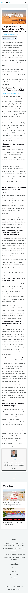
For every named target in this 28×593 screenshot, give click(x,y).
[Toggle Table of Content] (14, 38)
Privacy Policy (14, 574)
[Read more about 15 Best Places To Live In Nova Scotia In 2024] (14, 514)
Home (14, 568)
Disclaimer (14, 577)
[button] (22, 2)
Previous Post (14, 475)
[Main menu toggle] (25, 2)
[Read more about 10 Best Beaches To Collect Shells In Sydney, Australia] (14, 494)
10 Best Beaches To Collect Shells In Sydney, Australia (12, 504)
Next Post (14, 478)
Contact (14, 571)
